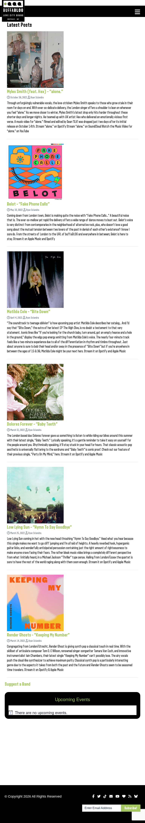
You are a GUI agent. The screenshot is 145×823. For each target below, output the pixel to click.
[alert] (72, 712)
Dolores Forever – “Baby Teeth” (32, 424)
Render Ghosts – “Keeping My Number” (38, 635)
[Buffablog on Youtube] (117, 796)
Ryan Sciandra (37, 97)
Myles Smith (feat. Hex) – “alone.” (35, 91)
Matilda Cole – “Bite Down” (28, 311)
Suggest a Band (17, 684)
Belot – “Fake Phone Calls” (28, 204)
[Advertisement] (72, 751)
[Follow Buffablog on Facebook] (93, 796)
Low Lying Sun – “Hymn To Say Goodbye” (39, 527)
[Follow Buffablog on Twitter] (99, 796)
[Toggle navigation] (137, 12)
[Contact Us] (111, 796)
